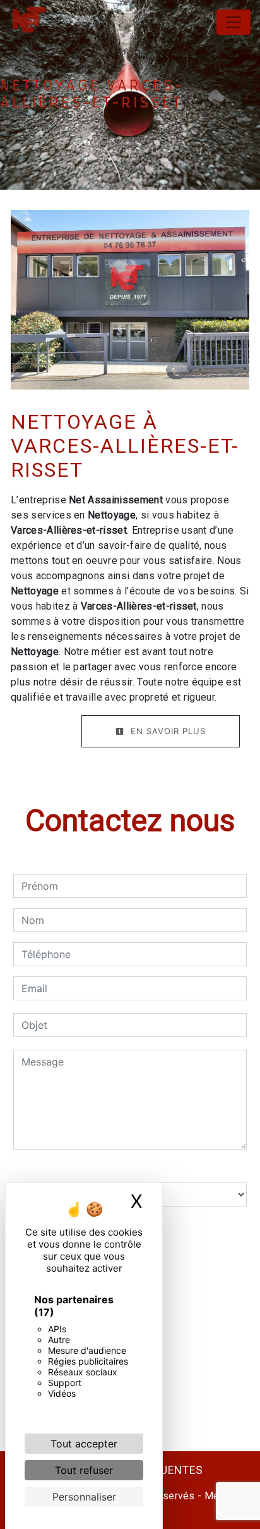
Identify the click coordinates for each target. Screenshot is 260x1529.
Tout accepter (83, 1443)
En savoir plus (166, 731)
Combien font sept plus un (76, 1170)
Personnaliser (84, 1496)
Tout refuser (84, 1470)
